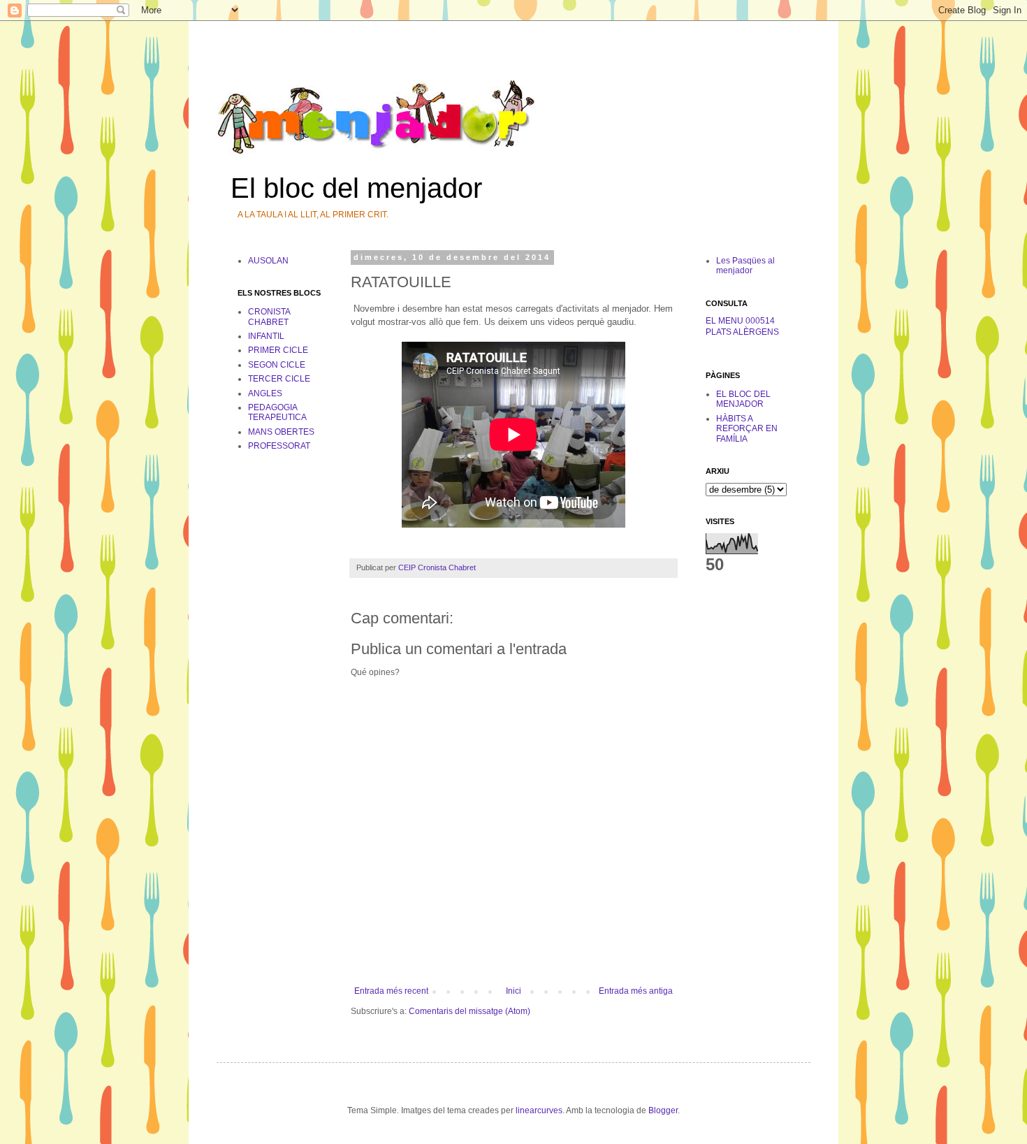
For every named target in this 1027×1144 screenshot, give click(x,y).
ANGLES (265, 393)
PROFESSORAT (279, 446)
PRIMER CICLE (278, 350)
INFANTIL (266, 336)
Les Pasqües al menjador (745, 265)
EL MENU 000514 (740, 321)
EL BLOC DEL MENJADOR (743, 399)
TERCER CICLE (279, 379)
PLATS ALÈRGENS (742, 332)
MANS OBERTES (281, 432)
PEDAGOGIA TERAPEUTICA (277, 412)
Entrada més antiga (636, 991)
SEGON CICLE (276, 365)
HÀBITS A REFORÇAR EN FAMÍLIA (747, 429)
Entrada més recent (391, 991)
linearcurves (539, 1110)
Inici (513, 991)
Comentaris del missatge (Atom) (469, 1011)
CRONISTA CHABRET (269, 316)
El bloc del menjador (356, 188)
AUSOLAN (268, 261)
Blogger (663, 1110)
